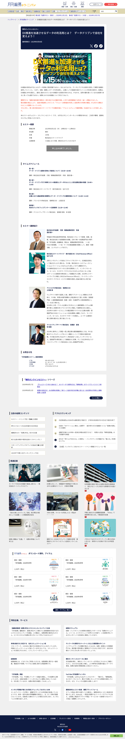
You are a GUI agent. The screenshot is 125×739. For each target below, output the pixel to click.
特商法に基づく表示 (89, 718)
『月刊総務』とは (19, 718)
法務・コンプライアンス (60, 11)
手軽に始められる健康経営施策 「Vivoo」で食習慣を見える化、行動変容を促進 (100, 513)
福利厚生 (29, 11)
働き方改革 (46, 11)
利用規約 (77, 718)
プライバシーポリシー (104, 718)
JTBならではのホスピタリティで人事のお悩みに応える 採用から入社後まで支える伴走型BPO (100, 541)
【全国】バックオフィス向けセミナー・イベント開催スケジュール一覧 (82, 446)
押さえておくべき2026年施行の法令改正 (24, 426)
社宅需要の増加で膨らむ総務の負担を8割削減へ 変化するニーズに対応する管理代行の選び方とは (100, 486)
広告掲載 (53, 718)
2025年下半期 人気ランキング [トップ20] (24, 453)
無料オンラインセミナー (30, 29)
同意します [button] (116, 736)
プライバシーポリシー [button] (74, 737)
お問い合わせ (43, 718)
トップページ (12, 19)
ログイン (96, 4)
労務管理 (11, 11)
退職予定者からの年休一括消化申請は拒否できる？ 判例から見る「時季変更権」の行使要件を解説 (87, 433)
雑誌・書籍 (22, 564)
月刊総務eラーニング (27, 19)
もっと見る (96, 398)
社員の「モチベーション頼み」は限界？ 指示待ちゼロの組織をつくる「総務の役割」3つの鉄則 (87, 427)
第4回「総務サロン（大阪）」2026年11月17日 (84, 15)
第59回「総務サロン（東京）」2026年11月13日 (51, 15)
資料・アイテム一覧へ (62, 610)
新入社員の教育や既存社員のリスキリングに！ (26, 439)
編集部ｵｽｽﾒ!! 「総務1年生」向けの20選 (24, 433)
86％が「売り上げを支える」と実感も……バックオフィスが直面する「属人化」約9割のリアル (87, 440)
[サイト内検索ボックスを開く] (116, 11)
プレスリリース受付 (65, 718)
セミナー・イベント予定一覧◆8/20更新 (24, 419)
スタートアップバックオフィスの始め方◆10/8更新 (27, 446)
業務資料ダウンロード (78, 11)
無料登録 (111, 4)
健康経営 (37, 11)
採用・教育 (20, 11)
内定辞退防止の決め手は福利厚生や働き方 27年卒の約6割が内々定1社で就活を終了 (87, 420)
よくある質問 (31, 718)
